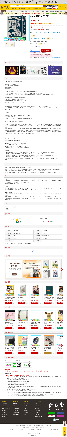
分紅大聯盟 (37, 410)
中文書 (8, 11)
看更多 (14, 274)
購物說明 (26, 403)
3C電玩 (43, 11)
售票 (65, 11)
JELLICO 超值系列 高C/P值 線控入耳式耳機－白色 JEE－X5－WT (62, 349)
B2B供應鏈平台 (38, 416)
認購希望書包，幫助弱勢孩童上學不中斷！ (41, 23)
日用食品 (57, 11)
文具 (34, 11)
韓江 (17, 8)
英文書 (22, 11)
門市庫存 (54, 57)
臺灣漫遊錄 (20, 297)
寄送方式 (26, 408)
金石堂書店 (4, 403)
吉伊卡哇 (39, 8)
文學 (40, 33)
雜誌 (26, 11)
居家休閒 (52, 11)
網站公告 (26, 414)
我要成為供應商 (38, 406)
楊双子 (24, 8)
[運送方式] (64, 434)
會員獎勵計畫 (16, 408)
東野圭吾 (21, 8)
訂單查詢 (15, 406)
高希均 (43, 8)
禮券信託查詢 (16, 412)
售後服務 (26, 410)
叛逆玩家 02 (33, 297)
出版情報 (4, 410)
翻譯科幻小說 (56, 33)
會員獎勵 (3, 11)
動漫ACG (13, 11)
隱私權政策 (4, 414)
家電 (47, 11)
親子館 (18, 11)
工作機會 (4, 412)
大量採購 (58, 57)
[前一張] (5, 28)
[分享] (64, 431)
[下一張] (29, 28)
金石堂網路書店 (5, 406)
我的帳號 (15, 403)
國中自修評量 (13, 8)
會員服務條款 (16, 414)
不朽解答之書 (29, 8)
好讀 (36, 43)
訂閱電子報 (15, 410)
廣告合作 (37, 408)
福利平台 (37, 414)
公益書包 (35, 8)
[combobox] (26, 6)
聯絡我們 (26, 412)
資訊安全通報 (5, 416)
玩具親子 (38, 11)
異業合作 (37, 403)
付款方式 (26, 406)
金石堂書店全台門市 (6, 408)
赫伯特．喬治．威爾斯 (39, 38)
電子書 (30, 11)
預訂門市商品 (48, 57)
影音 (61, 11)
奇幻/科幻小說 (47, 33)
